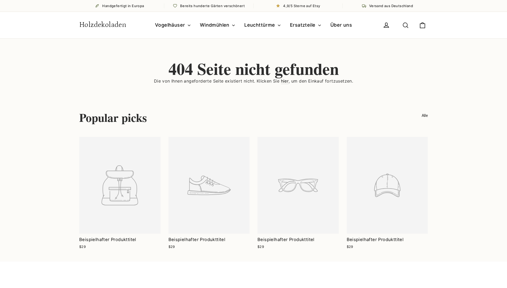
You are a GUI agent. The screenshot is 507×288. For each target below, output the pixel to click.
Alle (425, 115)
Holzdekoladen (102, 25)
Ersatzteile (303, 25)
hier (285, 81)
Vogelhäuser (170, 25)
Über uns (341, 25)
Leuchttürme (260, 25)
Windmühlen (215, 25)
